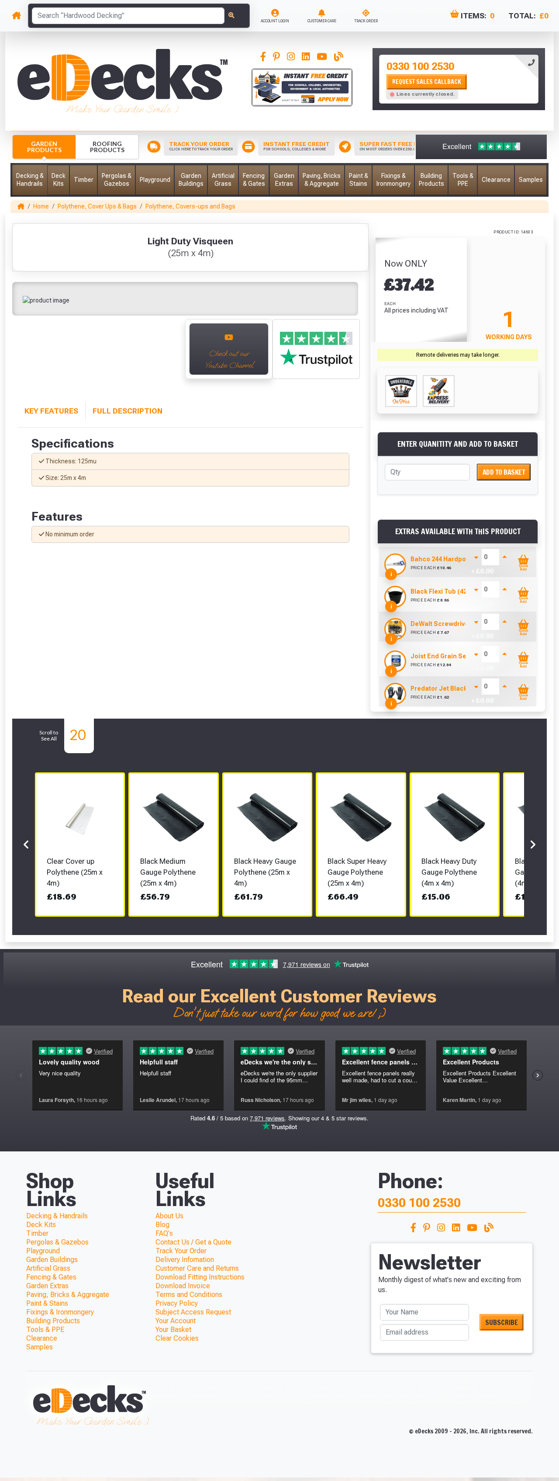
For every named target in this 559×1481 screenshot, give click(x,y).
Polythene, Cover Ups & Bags (97, 206)
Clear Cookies (177, 1338)
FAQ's (164, 1233)
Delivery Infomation (184, 1259)
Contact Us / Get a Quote (193, 1242)
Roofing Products (107, 146)
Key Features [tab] (51, 411)
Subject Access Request (193, 1312)
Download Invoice (182, 1286)
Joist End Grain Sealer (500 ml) (457, 656)
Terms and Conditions (188, 1294)
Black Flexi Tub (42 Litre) (448, 591)
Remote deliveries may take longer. (458, 355)
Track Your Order (181, 1251)
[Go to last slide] (27, 353)
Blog (162, 1224)
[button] (29, 180)
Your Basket (173, 1329)
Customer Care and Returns (197, 1268)
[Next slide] (169, 353)
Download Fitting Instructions (200, 1277)
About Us (169, 1216)
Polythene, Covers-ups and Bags (190, 206)
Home (41, 206)
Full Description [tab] (127, 411)
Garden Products (44, 146)
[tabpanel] (459, 79)
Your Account (175, 1321)
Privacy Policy (176, 1303)
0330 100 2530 (420, 67)
